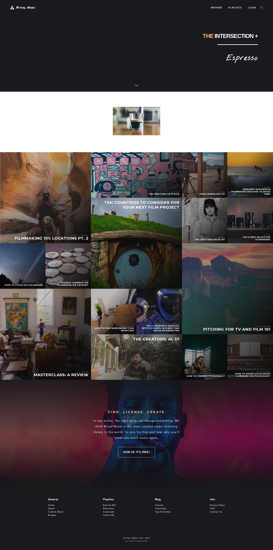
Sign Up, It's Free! (136, 452)
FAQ (212, 508)
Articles (159, 505)
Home (51, 505)
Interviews (160, 508)
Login (252, 7)
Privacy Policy (217, 505)
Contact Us (216, 511)
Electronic (108, 508)
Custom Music (56, 511)
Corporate (108, 511)
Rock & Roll (109, 505)
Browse (216, 7)
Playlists (235, 7)
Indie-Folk (108, 515)
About (51, 508)
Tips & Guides (163, 511)
